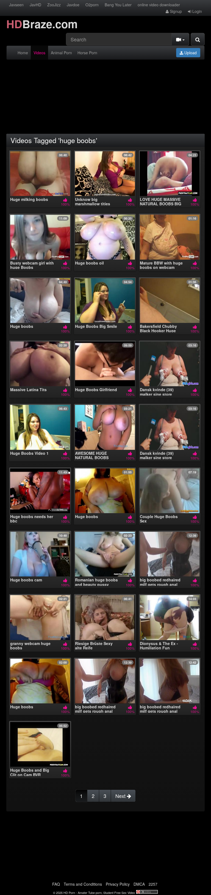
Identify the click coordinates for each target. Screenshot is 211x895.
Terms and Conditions (83, 884)
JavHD (35, 4)
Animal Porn (61, 52)
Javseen (16, 4)
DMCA (139, 884)
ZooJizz (54, 4)
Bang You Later (118, 4)
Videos (39, 52)
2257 (153, 884)
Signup (175, 11)
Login (196, 11)
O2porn (92, 4)
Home (23, 52)
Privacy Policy (118, 884)
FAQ (56, 884)
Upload (190, 52)
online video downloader (159, 4)
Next (121, 795)
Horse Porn (87, 52)
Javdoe (73, 4)
